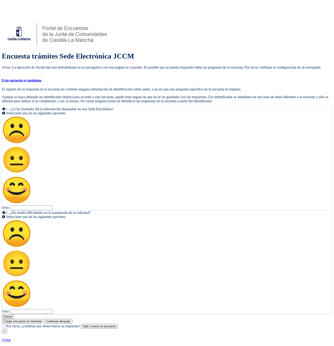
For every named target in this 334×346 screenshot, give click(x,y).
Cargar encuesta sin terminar (23, 321)
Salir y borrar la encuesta (99, 326)
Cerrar (6, 340)
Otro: (6, 208)
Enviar (8, 316)
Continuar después (58, 321)
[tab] (167, 80)
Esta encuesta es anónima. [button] (22, 80)
